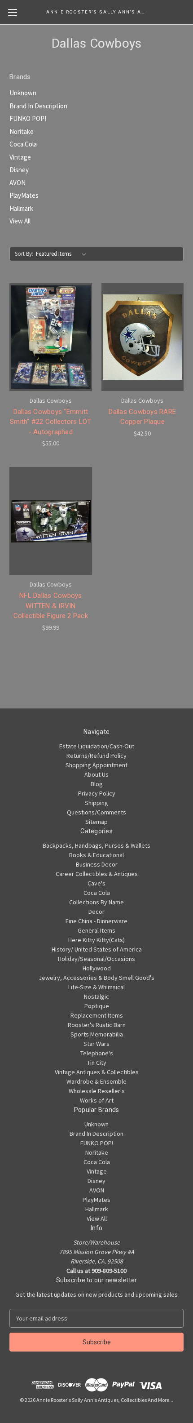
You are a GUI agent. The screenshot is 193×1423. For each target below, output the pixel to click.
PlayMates (24, 195)
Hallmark (21, 208)
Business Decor (97, 864)
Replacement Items (96, 1015)
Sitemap (96, 822)
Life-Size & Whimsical (96, 987)
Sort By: (24, 254)
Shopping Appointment (96, 765)
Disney (19, 169)
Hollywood (97, 968)
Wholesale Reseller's (97, 1091)
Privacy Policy (96, 793)
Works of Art (97, 1100)
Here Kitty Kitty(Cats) (96, 940)
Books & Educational (96, 855)
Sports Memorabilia (96, 1034)
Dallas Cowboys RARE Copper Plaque (142, 417)
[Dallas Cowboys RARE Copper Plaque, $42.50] (143, 337)
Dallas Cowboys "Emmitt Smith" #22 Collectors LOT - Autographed (50, 422)
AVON (17, 182)
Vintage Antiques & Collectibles (97, 1072)
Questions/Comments (96, 812)
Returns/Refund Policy (96, 756)
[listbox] (63, 254)
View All (20, 221)
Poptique (96, 1006)
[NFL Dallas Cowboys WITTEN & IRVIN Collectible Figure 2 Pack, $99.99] (51, 521)
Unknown (22, 93)
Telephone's (96, 1053)
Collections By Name (96, 902)
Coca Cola (23, 144)
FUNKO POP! (27, 118)
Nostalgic (96, 996)
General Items (96, 930)
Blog (97, 784)
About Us (96, 774)
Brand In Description (38, 106)
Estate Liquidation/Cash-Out (96, 746)
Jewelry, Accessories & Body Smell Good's (96, 978)
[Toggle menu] (12, 12)
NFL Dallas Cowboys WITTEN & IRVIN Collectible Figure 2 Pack (50, 605)
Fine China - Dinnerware (96, 921)
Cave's (96, 883)
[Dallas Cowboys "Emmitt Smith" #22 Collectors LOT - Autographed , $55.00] (51, 337)
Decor (96, 911)
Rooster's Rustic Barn (97, 1025)
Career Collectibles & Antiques (97, 874)
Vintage (20, 157)
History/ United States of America (97, 949)
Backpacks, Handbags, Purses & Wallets (96, 845)
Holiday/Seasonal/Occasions (96, 959)
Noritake (21, 131)
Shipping (96, 803)
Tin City (96, 1062)
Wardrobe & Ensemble (96, 1081)
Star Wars (96, 1044)
